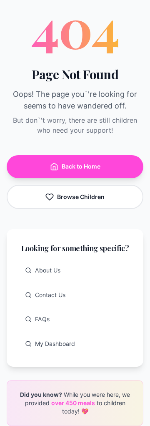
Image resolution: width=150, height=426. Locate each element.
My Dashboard (55, 343)
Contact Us (50, 294)
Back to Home (81, 166)
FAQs (42, 319)
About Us (47, 270)
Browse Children (81, 196)
